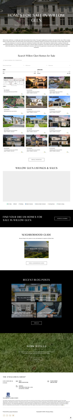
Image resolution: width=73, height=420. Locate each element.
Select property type (7, 65)
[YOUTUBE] (13, 415)
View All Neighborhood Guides (36, 263)
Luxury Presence (13, 411)
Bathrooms (28, 65)
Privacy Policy (49, 411)
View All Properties (36, 159)
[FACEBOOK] (4, 415)
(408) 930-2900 (53, 382)
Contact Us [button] (37, 359)
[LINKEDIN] (10, 415)
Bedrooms (51, 65)
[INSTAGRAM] (7, 415)
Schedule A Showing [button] (62, 218)
